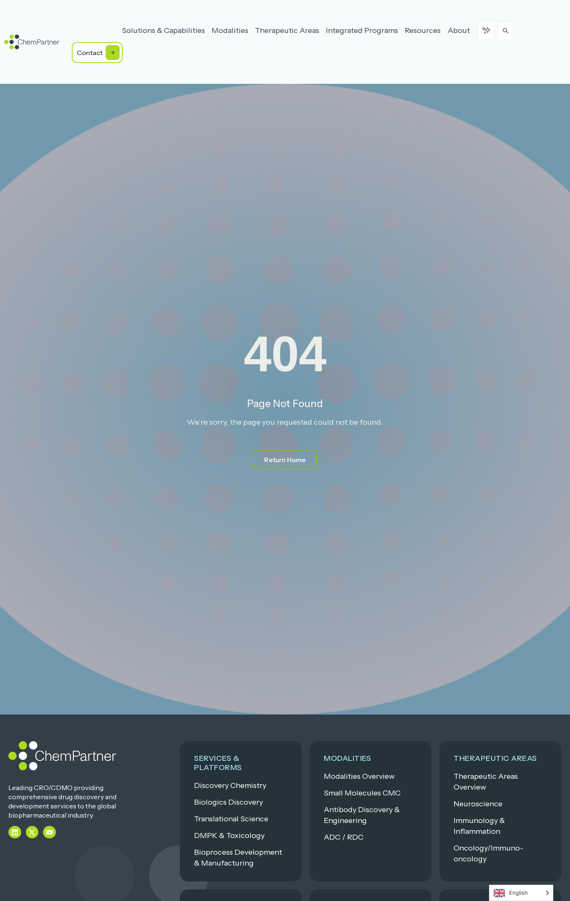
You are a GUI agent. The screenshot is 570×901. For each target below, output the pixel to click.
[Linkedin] (14, 832)
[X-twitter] (32, 832)
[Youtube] (49, 832)
